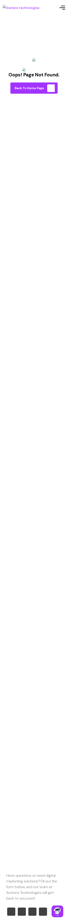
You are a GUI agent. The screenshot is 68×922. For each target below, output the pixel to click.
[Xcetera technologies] (21, 7)
